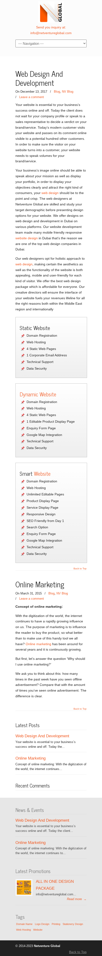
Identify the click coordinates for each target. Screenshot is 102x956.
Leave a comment (31, 97)
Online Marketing (39, 584)
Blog (57, 91)
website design (26, 238)
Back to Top (80, 568)
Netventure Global (51, 12)
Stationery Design (73, 924)
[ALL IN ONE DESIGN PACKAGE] (24, 893)
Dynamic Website (38, 394)
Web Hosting (23, 929)
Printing (56, 924)
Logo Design (42, 924)
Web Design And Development (39, 78)
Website (42, 473)
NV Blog (67, 91)
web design (50, 193)
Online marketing (38, 644)
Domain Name (24, 924)
